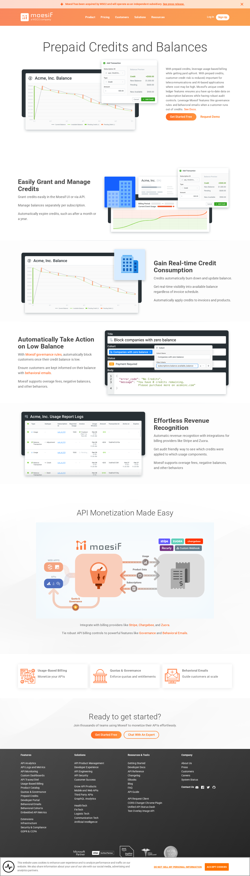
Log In (210, 16)
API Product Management (89, 763)
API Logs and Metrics (33, 767)
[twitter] (208, 786)
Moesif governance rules (43, 355)
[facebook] (202, 786)
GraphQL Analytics (85, 798)
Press (184, 767)
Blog (130, 783)
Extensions (27, 819)
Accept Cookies (217, 866)
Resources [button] (158, 17)
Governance (147, 633)
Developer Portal (30, 800)
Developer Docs (136, 767)
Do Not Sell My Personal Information (178, 866)
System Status (189, 779)
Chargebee (146, 625)
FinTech (78, 809)
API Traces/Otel (30, 779)
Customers (122, 17)
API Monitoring (29, 771)
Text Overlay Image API (141, 810)
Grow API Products (85, 786)
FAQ (130, 787)
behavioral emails (38, 373)
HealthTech (80, 805)
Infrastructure (29, 823)
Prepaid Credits (29, 795)
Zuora (165, 625)
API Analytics (28, 763)
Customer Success (85, 779)
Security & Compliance (33, 827)
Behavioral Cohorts (32, 808)
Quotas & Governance (33, 791)
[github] (213, 786)
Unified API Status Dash (141, 806)
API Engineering (83, 771)
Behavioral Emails (175, 633)
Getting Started (136, 763)
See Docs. (190, 109)
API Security (81, 775)
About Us (186, 763)
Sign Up (222, 17)
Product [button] (90, 17)
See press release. (174, 4)
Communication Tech (86, 817)
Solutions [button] (140, 17)
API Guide (133, 791)
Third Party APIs (83, 794)
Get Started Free (181, 116)
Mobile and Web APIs (86, 790)
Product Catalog (30, 787)
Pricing (105, 17)
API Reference (136, 771)
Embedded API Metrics (34, 812)
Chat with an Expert (141, 734)
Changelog (134, 775)
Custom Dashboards (32, 775)
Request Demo (210, 116)
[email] (196, 786)
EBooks (132, 779)
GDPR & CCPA (29, 831)
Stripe (133, 625)
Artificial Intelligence (85, 821)
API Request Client (138, 798)
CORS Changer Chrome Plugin (145, 802)
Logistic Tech (81, 813)
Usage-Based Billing (32, 783)
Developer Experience (86, 767)
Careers (185, 775)
